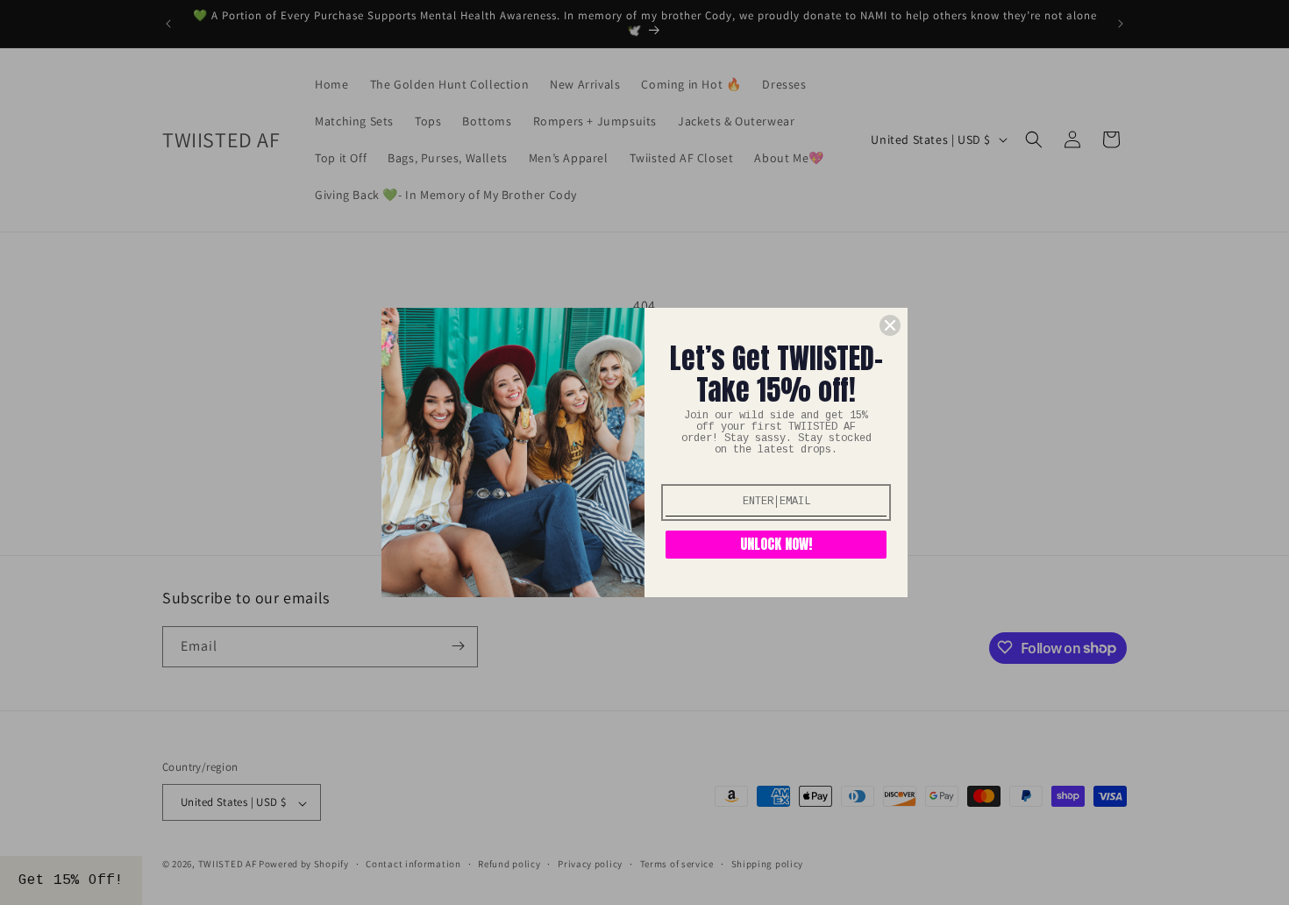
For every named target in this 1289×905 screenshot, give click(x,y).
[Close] (890, 325)
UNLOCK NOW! (776, 543)
